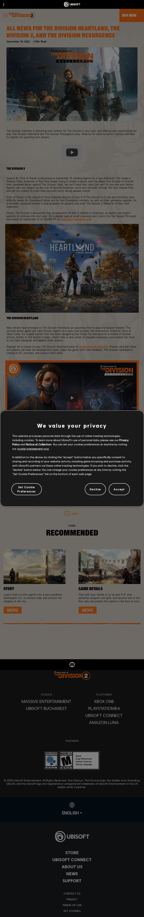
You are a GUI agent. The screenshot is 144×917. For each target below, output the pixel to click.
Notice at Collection (38, 444)
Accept (119, 489)
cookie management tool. (33, 448)
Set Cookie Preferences (26, 489)
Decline (95, 489)
